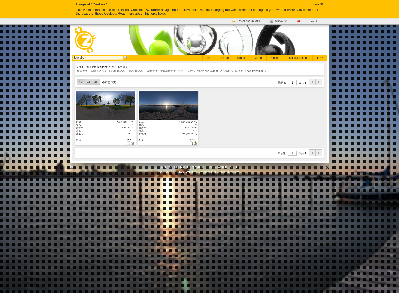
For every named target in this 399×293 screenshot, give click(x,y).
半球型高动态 (117, 71)
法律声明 (166, 167)
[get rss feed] (72, 168)
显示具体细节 (105, 105)
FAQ (320, 57)
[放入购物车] (133, 143)
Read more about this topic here (141, 13)
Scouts (234, 167)
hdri (209, 57)
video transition (255, 71)
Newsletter (221, 167)
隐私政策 (179, 167)
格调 (181, 71)
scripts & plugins (298, 57)
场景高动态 (137, 71)
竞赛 (209, 167)
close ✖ (317, 4)
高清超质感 (167, 71)
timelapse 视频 (207, 71)
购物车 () (281, 21)
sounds (241, 57)
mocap (275, 57)
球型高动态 (98, 71)
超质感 (152, 71)
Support (200, 167)
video (258, 57)
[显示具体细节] (129, 143)
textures (225, 57)
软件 (238, 71)
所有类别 (82, 71)
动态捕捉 (226, 71)
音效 (191, 71)
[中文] (300, 21)
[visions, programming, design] (327, 168)
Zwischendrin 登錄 (248, 21)
